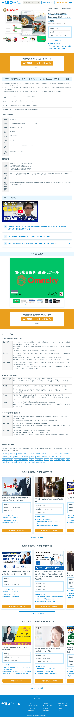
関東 (63, 459)
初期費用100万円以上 (40, 462)
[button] (16, 301)
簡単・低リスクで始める (29, 453)
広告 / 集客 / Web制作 (7, 459)
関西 (8, 462)
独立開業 (55, 453)
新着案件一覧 (31, 710)
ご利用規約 (45, 703)
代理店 (10, 456)
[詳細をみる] (16, 486)
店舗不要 (38, 453)
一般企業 (32, 456)
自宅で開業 (66, 453)
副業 (61, 453)
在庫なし (44, 453)
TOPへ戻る (37, 698)
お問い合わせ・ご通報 (63, 705)
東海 (4, 462)
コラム (59, 710)
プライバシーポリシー (48, 705)
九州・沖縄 (20, 462)
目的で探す (5, 453)
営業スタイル (13, 453)
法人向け (31, 459)
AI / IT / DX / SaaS (53, 456)
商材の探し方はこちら (62, 2)
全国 (51, 459)
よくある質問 (46, 708)
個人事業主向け (39, 459)
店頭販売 (20, 453)
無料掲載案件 (46, 710)
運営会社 (60, 708)
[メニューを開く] (2, 2)
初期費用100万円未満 (29, 462)
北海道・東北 (57, 459)
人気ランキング (31, 708)
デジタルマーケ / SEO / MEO (21, 459)
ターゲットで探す (24, 456)
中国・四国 (13, 462)
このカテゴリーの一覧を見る (37, 537)
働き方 (49, 453)
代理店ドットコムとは (33, 705)
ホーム (29, 703)
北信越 (67, 459)
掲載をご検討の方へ (48, 2)
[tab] (25, 304)
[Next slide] (63, 301)
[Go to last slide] (11, 301)
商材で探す (44, 456)
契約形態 (5, 456)
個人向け (46, 459)
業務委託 (16, 456)
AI (60, 456)
